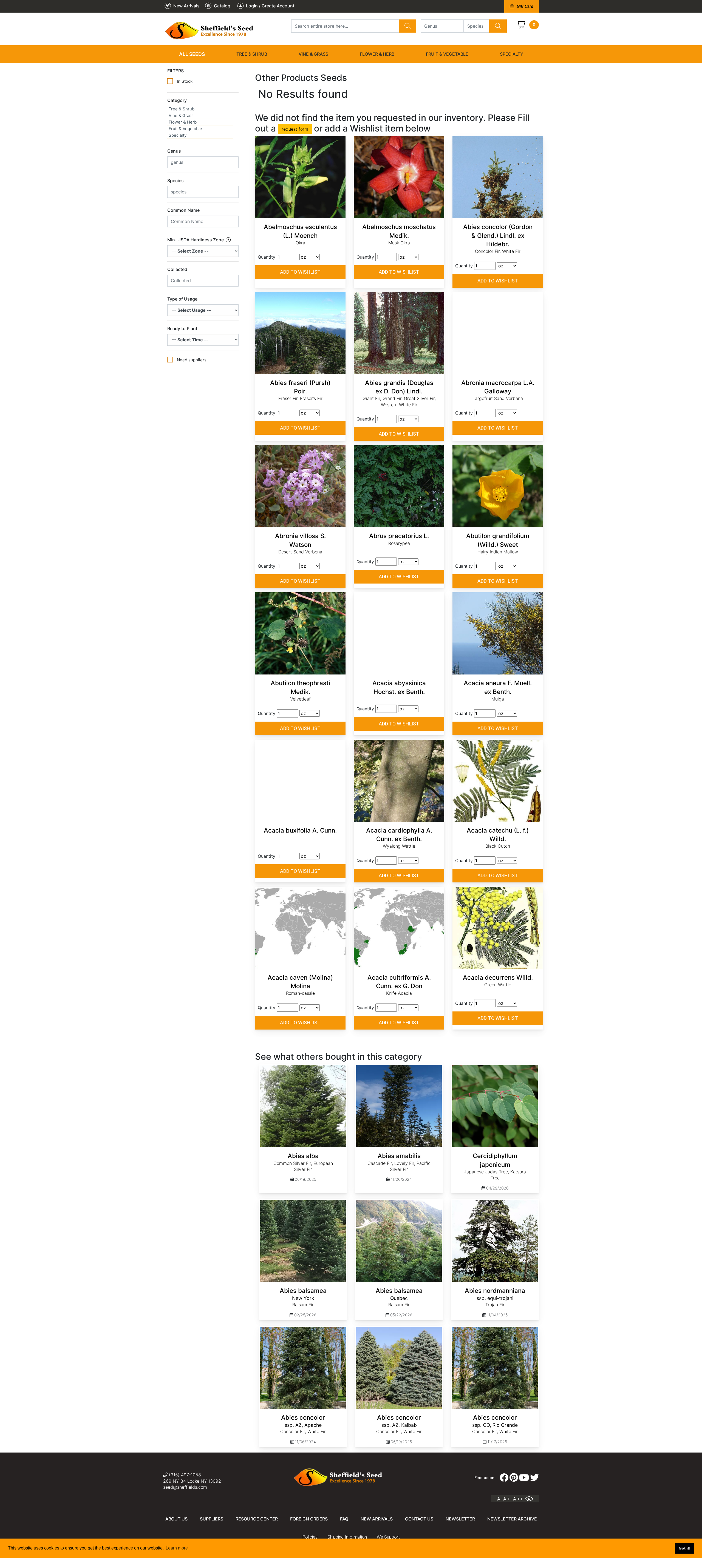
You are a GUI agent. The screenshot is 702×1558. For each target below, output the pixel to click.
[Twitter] (534, 1478)
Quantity (266, 257)
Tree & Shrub (251, 54)
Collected (177, 269)
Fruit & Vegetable (447, 54)
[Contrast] (531, 1498)
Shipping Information (347, 1537)
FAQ (344, 1519)
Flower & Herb (377, 54)
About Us (176, 1519)
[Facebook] (504, 1478)
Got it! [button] (684, 1548)
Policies (310, 1537)
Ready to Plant (182, 328)
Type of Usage (182, 299)
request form (295, 129)
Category (177, 100)
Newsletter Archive (512, 1519)
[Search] (407, 26)
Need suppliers (191, 359)
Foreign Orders (309, 1519)
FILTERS (175, 70)
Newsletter (460, 1519)
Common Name (183, 210)
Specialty (511, 54)
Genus (174, 151)
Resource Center (257, 1519)
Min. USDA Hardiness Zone (196, 239)
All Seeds (192, 54)
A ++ (518, 1499)
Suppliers (211, 1519)
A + (506, 1499)
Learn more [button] (177, 1548)
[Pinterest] (513, 1478)
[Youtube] (524, 1478)
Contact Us (419, 1519)
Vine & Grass (313, 54)
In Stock (185, 81)
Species (175, 180)
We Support (388, 1537)
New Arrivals (377, 1519)
